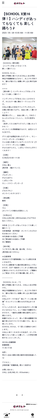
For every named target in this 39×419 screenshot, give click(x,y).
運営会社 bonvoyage (31, 404)
